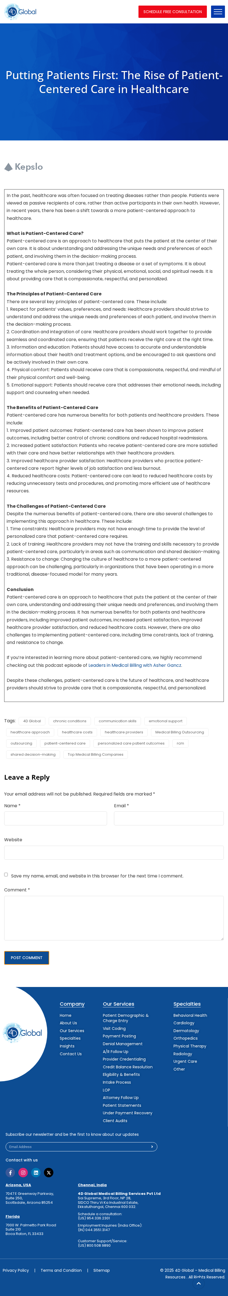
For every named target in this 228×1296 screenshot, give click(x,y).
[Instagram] (23, 1172)
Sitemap (101, 1270)
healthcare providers (124, 732)
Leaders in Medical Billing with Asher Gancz (134, 665)
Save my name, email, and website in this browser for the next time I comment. (97, 876)
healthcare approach (30, 732)
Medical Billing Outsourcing (179, 732)
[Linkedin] (36, 1172)
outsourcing (21, 743)
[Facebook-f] (10, 1172)
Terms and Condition (61, 1270)
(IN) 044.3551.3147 (94, 1229)
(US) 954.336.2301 (94, 1218)
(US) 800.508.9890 (94, 1245)
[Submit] (152, 1146)
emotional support (165, 721)
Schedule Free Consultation (172, 11)
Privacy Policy (16, 1270)
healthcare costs (77, 732)
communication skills (118, 721)
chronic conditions (69, 721)
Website (13, 840)
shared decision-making (33, 754)
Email (121, 806)
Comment (17, 890)
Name (12, 806)
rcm (180, 743)
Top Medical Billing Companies (95, 754)
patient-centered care (65, 743)
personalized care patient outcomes (131, 743)
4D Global (32, 721)
